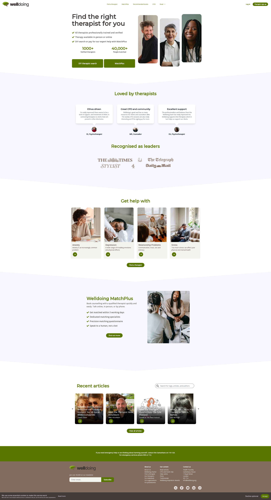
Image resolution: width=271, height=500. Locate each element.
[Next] (198, 408)
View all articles (135, 431)
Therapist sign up (260, 4)
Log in (248, 4)
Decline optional (251, 496)
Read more (62, 496)
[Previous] (72, 408)
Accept (265, 496)
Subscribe (107, 479)
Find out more (114, 335)
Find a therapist (135, 265)
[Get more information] (75, 254)
